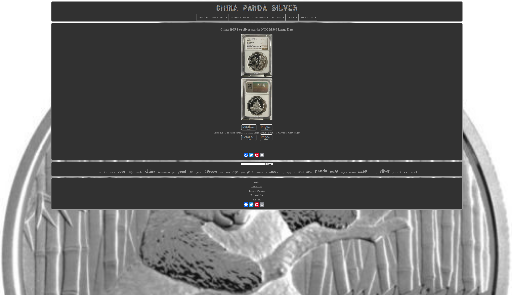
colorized (259, 173)
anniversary (373, 173)
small (414, 172)
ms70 (334, 172)
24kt (294, 173)
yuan (397, 171)
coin (121, 171)
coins (99, 172)
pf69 (243, 173)
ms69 (362, 171)
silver (385, 171)
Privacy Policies (257, 191)
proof (182, 171)
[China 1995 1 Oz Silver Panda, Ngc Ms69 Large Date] (257, 55)
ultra (221, 172)
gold (250, 172)
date (309, 172)
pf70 (191, 172)
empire (344, 172)
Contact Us (256, 186)
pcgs (301, 172)
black (112, 172)
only (282, 173)
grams (199, 172)
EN (254, 199)
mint (405, 172)
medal (139, 172)
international (164, 172)
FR (259, 199)
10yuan (211, 171)
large (131, 172)
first (173, 173)
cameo (352, 172)
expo (235, 172)
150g (228, 173)
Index (257, 182)
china (150, 171)
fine (106, 172)
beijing (289, 173)
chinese (272, 172)
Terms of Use (257, 195)
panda (321, 171)
